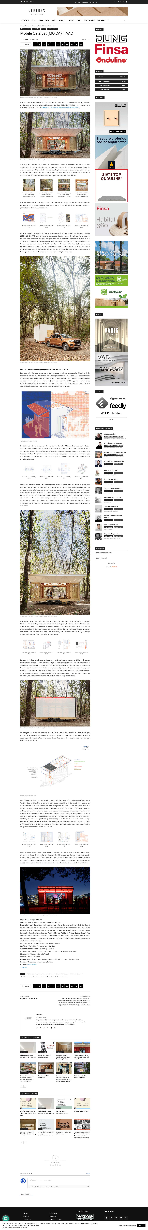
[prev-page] (21, 1086)
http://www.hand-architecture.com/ (112, 538)
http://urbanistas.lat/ (108, 529)
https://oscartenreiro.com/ (110, 493)
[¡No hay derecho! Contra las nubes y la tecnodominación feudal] (46, 1124)
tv (21, 1108)
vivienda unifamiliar (52, 28)
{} (54, 1186)
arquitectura (32, 26)
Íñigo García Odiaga (111, 479)
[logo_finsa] (111, 49)
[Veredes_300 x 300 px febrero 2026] (111, 257)
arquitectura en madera (47, 974)
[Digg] (72, 44)
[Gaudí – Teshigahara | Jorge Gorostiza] (46, 1047)
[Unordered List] (43, 1187)
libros (58, 1108)
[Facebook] (112, 2)
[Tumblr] (126, 2)
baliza (58, 1072)
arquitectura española (62, 974)
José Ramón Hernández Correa (115, 452)
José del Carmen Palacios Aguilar (113, 516)
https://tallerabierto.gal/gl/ (110, 474)
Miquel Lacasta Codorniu (113, 443)
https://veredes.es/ (41, 1017)
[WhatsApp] (49, 44)
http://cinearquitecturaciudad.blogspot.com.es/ (115, 438)
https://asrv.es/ (107, 502)
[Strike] (38, 1187)
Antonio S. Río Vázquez (112, 497)
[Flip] (76, 44)
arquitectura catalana (32, 974)
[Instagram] (118, 2)
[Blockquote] (46, 1187)
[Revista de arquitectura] (36, 12)
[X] (39, 44)
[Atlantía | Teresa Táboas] (82, 1103)
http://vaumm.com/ (108, 484)
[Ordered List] (40, 1187)
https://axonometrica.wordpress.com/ (113, 447)
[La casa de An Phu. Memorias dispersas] (64, 1103)
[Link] (52, 1187)
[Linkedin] (121, 2)
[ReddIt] (58, 44)
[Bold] (29, 1187)
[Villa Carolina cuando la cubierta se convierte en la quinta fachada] (82, 1047)
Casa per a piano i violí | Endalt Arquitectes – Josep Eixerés (28, 1133)
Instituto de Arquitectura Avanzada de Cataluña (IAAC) (60, 108)
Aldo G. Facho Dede (111, 525)
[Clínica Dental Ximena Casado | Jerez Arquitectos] (28, 1047)
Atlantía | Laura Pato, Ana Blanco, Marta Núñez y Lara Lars (28, 1113)
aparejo (77, 1052)
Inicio (21, 26)
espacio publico (36, 28)
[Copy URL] (81, 44)
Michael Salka (45, 976)
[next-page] (24, 1086)
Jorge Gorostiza (109, 434)
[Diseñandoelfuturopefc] (111, 291)
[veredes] (21, 39)
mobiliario (43, 28)
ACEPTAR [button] (141, 1225)
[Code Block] (49, 1187)
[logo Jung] (111, 39)
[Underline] (35, 1187)
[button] (125, 20)
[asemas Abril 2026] (111, 152)
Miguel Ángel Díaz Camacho (114, 461)
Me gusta (123, 77)
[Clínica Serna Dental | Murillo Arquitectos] (82, 1068)
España (33, 976)
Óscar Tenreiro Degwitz (112, 488)
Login (88, 1173)
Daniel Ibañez (25, 976)
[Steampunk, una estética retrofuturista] (64, 1124)
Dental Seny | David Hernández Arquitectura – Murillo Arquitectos (63, 1057)
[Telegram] (67, 44)
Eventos (98, 314)
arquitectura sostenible (76, 974)
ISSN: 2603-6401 (82, 1211)
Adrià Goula (32, 964)
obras (26, 26)
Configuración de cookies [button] (127, 1226)
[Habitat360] (111, 219)
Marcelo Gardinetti (111, 507)
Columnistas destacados (104, 429)
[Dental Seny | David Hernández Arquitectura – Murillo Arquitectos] (64, 1047)
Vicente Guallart (55, 976)
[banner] (111, 369)
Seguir (124, 81)
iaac (38, 976)
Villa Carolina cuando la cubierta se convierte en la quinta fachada (81, 1057)
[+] (57, 1186)
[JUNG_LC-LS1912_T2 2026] (111, 118)
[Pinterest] (124, 2)
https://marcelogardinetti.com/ (111, 511)
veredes (26, 39)
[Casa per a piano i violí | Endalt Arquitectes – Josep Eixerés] (28, 1124)
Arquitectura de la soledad (29, 998)
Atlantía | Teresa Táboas (81, 1111)
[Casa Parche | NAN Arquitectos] (46, 1068)
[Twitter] (115, 2)
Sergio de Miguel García (112, 534)
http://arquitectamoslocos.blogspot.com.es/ (114, 456)
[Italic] (32, 1187)
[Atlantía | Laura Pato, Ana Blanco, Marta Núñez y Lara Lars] (28, 1103)
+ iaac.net (23, 967)
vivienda (64, 976)
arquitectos (42, 1052)
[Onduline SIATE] (111, 185)
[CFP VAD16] (111, 335)
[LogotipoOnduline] (111, 60)
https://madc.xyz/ (108, 465)
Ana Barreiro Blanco (111, 470)
